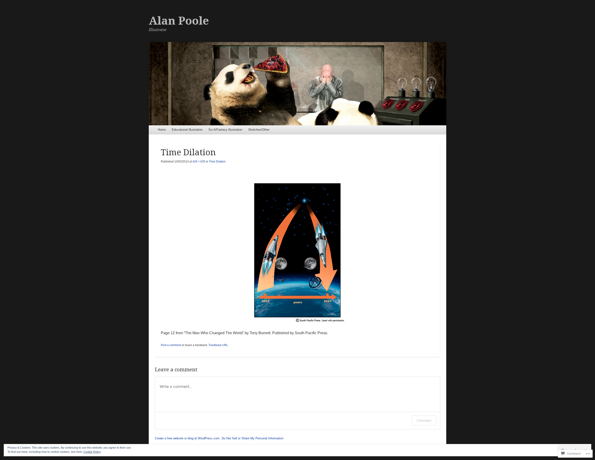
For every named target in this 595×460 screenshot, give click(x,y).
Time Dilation (217, 161)
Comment (424, 420)
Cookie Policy (92, 452)
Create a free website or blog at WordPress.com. (187, 438)
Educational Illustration (187, 129)
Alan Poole (179, 20)
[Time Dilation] (297, 250)
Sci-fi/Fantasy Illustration (225, 129)
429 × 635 (198, 161)
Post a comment (171, 345)
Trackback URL (218, 345)
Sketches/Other (258, 129)
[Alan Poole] (297, 83)
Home (162, 129)
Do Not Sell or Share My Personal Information (252, 438)
